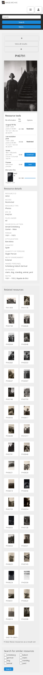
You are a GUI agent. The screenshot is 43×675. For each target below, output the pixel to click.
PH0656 (24, 491)
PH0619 (9, 491)
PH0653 (9, 527)
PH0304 (9, 344)
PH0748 (9, 399)
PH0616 (9, 619)
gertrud (9, 657)
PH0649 (9, 436)
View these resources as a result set (20, 642)
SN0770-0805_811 (14, 637)
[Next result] (21, 49)
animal (9, 663)
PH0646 (24, 454)
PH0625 (9, 564)
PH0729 (9, 509)
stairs (24, 657)
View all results (21, 44)
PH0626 (24, 326)
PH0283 (9, 362)
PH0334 (24, 509)
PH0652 (9, 546)
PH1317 (24, 436)
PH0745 (24, 564)
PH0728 (24, 527)
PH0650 (9, 417)
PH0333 (24, 362)
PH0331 (24, 546)
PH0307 (24, 381)
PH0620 (24, 472)
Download (30, 155)
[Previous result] (22, 38)
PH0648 (24, 344)
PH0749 (9, 326)
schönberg (11, 655)
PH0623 (24, 601)
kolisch (25, 655)
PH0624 (9, 582)
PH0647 (9, 381)
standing (26, 660)
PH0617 (24, 417)
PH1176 (24, 307)
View (30, 164)
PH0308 (24, 619)
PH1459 (9, 307)
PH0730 (24, 399)
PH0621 (9, 472)
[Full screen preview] (20, 86)
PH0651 (9, 601)
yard (24, 663)
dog (8, 660)
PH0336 (24, 582)
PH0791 (9, 454)
